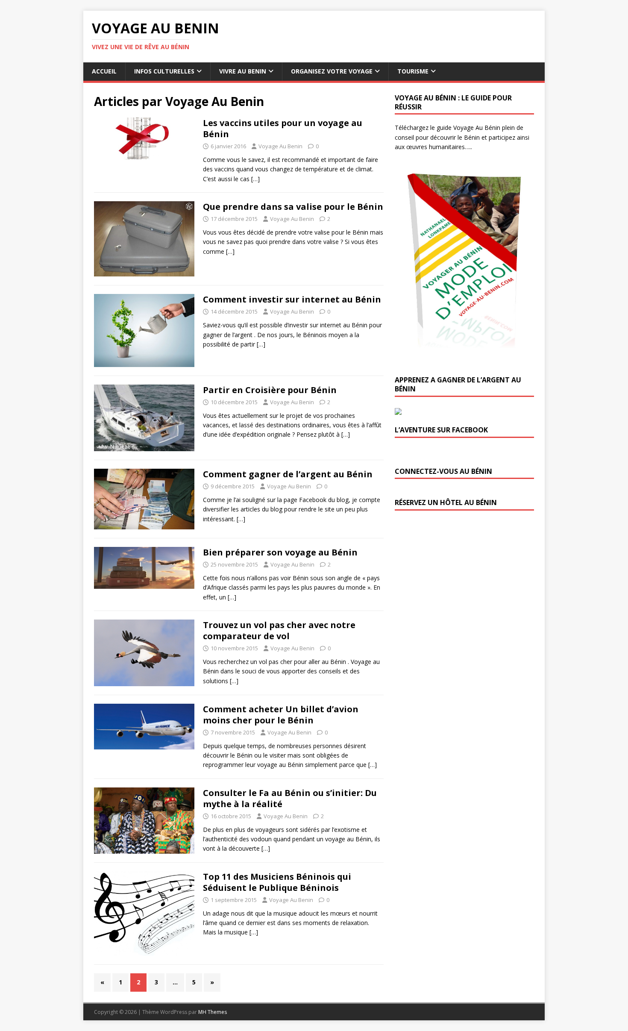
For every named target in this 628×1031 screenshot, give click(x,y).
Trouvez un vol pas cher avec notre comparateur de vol (279, 630)
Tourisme (412, 71)
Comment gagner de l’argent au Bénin (288, 474)
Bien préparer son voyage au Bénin (280, 552)
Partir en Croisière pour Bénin (270, 390)
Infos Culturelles (164, 71)
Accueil (104, 71)
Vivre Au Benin (242, 71)
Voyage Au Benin (280, 146)
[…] (255, 179)
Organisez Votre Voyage (332, 71)
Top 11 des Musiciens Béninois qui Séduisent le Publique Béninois (277, 882)
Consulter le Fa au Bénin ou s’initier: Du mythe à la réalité (290, 798)
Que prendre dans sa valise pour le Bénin (293, 206)
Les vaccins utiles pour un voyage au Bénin (282, 128)
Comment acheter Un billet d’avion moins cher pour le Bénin (280, 714)
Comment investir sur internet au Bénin (292, 299)
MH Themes (212, 1012)
